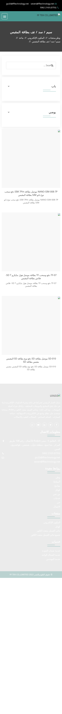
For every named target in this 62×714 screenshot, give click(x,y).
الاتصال (56, 506)
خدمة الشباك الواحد (51, 554)
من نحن (56, 494)
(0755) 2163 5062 (48, 7)
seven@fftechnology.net (42, 3)
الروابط (56, 481)
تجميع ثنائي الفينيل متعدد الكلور (45, 534)
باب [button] (53, 86)
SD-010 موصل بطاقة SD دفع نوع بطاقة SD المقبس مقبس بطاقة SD (31, 360)
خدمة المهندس (53, 559)
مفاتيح (57, 485)
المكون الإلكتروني (51, 522)
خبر (58, 502)
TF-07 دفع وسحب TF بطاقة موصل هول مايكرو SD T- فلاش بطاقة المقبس (31, 277)
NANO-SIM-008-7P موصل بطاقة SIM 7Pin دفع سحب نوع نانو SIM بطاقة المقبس (31, 193)
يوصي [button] (52, 112)
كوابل (57, 490)
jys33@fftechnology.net (17, 3)
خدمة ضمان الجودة (51, 550)
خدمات (56, 498)
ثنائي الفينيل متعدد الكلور (48, 530)
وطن (58, 477)
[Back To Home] (48, 15)
